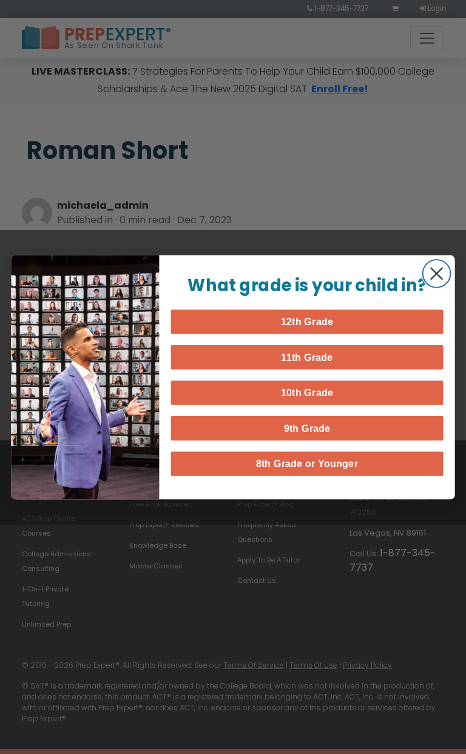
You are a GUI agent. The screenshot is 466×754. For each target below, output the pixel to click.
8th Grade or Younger (307, 463)
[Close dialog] (437, 274)
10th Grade (307, 392)
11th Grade (307, 356)
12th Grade (307, 321)
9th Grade (307, 427)
